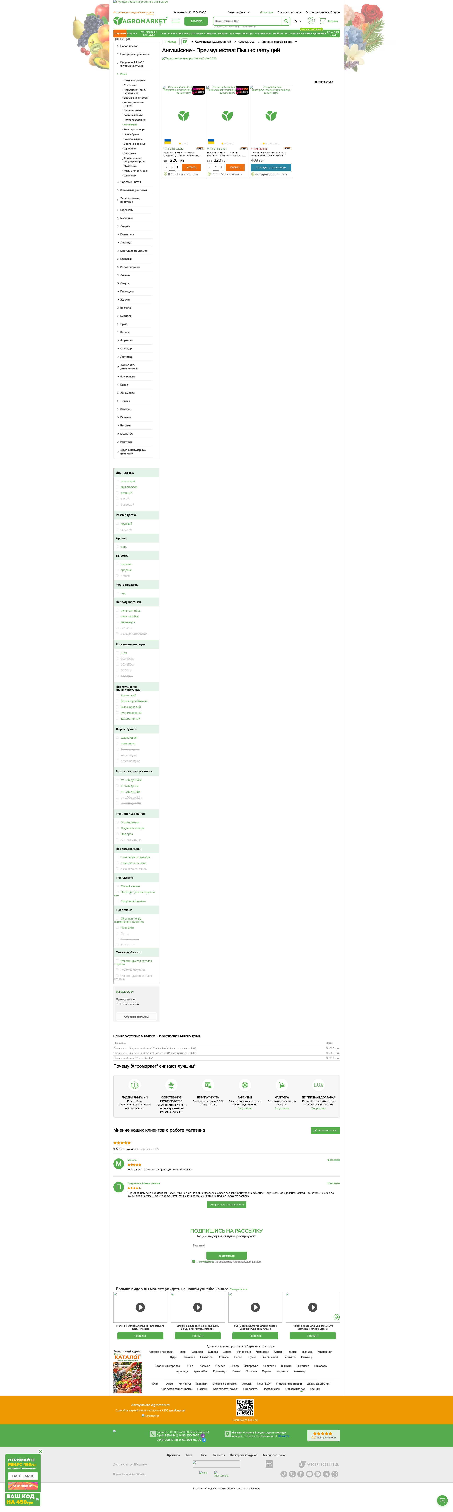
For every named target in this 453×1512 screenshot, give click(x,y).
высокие (126, 564)
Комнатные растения (133, 190)
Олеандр (126, 348)
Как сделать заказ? (225, 1389)
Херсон (278, 1352)
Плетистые (130, 85)
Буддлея (125, 316)
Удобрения (319, 33)
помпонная (128, 743)
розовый (126, 492)
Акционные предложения (133, 12)
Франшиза (266, 12)
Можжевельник (248, 27)
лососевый (128, 481)
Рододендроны (130, 267)
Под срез (127, 834)
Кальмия (125, 417)
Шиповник (130, 175)
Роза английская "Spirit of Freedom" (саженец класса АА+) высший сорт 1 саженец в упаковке (225, 154)
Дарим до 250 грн (318, 1383)
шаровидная (129, 737)
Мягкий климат (130, 886)
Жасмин (125, 299)
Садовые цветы (130, 182)
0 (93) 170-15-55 (189, 1435)
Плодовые (210, 33)
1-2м (124, 652)
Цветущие (248, 33)
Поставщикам (271, 1389)
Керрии (124, 385)
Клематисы (127, 234)
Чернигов (290, 1357)
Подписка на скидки (289, 1383)
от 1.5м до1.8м (130, 791)
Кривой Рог (325, 1352)
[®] (140, 24)
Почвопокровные (134, 119)
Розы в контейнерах (136, 170)
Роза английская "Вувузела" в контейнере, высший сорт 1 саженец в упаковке (269, 154)
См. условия (245, 1108)
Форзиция (126, 340)
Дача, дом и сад (333, 33)
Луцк (173, 1357)
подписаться (227, 1255)
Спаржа (125, 226)
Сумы (252, 1357)
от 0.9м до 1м (129, 785)
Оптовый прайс (295, 1389)
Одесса (213, 1352)
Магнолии (126, 218)
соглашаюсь (206, 1261)
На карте (283, 1436)
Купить (191, 167)
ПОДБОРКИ (120, 33)
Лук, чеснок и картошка (149, 33)
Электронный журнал (243, 1455)
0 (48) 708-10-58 (167, 1440)
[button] (180, 144)
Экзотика (235, 33)
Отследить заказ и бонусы (323, 12)
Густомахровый (131, 712)
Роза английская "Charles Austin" (133, 1058)
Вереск (125, 332)
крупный (126, 523)
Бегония (125, 425)
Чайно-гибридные (134, 80)
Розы (174, 33)
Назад (172, 41)
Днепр (227, 1352)
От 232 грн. (332, 1058)
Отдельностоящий (133, 828)
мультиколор (129, 487)
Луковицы (197, 33)
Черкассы (262, 1352)
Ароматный (128, 695)
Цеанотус (126, 433)
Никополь (206, 1357)
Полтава (223, 1357)
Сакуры (125, 283)
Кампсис (125, 409)
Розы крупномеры (134, 129)
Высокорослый (131, 707)
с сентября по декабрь (135, 857)
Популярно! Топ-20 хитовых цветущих (132, 64)
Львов (293, 1352)
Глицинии (126, 259)
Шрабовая (130, 148)
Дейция (125, 401)
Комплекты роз (133, 139)
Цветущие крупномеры (135, 54)
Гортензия (233, 27)
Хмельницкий (270, 1357)
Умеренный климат (133, 901)
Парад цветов (129, 46)
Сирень (125, 275)
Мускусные (130, 165)
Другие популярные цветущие (133, 451)
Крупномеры (292, 33)
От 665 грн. (332, 1048)
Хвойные (278, 33)
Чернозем (127, 927)
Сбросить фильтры (136, 1016)
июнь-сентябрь (131, 610)
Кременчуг (220, 1371)
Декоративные (263, 33)
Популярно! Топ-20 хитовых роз (135, 91)
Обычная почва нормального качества (129, 920)
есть (124, 546)
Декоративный (130, 718)
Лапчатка (126, 357)
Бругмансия (127, 376)
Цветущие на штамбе (134, 251)
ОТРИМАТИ (23, 1486)
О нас (169, 1383)
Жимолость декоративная (129, 366)
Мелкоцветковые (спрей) (134, 104)
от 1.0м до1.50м (131, 780)
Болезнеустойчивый (134, 701)
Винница (307, 1352)
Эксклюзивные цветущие (129, 200)
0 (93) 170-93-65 (195, 12)
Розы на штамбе (133, 115)
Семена (165, 33)
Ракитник (126, 442)
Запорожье (244, 1352)
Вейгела (125, 308)
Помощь (202, 1389)
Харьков (197, 1352)
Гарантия (201, 1383)
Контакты (185, 1383)
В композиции (130, 822)
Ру (295, 21)
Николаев (189, 1357)
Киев (183, 1352)
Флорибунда (131, 134)
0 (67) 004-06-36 (190, 1440)
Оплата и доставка (289, 12)
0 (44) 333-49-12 (167, 1435)
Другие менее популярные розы (134, 160)
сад (123, 593)
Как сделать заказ (274, 1455)
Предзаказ (250, 1389)
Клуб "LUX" (264, 1383)
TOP (135, 33)
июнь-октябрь (130, 616)
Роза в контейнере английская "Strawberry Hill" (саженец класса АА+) (155, 1053)
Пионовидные (132, 110)
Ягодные (223, 33)
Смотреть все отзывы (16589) (226, 1204)
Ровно (238, 1357)
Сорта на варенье (134, 143)
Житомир (307, 1357)
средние (126, 570)
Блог (156, 1383)
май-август (128, 622)
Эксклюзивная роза (136, 97)
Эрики (124, 324)
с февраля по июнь (133, 863)
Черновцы (182, 1371)
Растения (306, 33)
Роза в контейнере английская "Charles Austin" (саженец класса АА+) (155, 1048)
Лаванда (125, 242)
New (129, 33)
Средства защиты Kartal (177, 1389)
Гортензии (126, 210)
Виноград (183, 33)
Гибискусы (127, 291)
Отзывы (247, 1383)
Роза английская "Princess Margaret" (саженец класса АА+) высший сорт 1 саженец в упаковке (182, 154)
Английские (130, 124)
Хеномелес (127, 393)
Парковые (130, 153)
